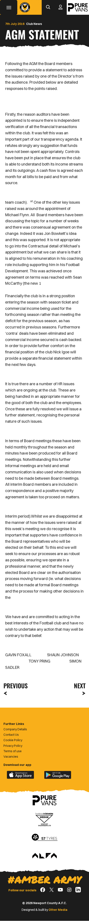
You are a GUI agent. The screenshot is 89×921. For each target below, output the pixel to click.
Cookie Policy (12, 740)
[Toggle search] (48, 7)
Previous (14, 685)
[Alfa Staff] (44, 856)
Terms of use (12, 751)
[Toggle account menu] (60, 7)
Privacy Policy (12, 746)
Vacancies (10, 757)
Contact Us (11, 735)
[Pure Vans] (78, 7)
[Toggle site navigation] (8, 7)
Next (80, 685)
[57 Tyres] (44, 837)
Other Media (58, 910)
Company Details (15, 729)
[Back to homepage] (24, 7)
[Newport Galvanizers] (44, 819)
